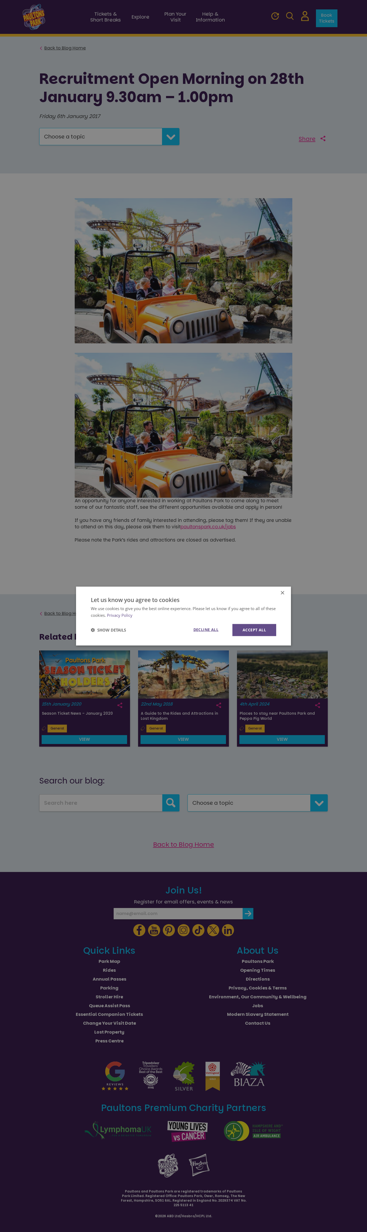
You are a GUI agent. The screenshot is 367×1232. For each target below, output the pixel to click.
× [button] (282, 593)
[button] (108, 630)
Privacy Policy (119, 615)
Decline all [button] (205, 629)
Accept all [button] (254, 629)
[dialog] (183, 616)
